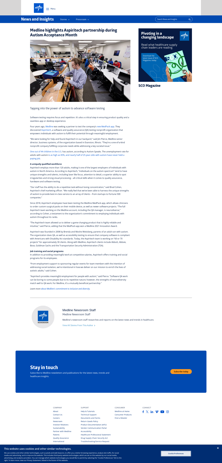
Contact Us (57, 414)
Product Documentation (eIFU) (94, 424)
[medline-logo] (39, 8)
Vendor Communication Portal (94, 428)
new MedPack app (105, 126)
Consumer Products (123, 414)
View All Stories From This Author (78, 325)
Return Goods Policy (89, 421)
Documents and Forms (90, 418)
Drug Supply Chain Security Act (94, 438)
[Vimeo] (156, 412)
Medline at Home (122, 411)
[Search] (189, 19)
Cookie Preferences (176, 453)
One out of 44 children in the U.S (45, 151)
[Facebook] (143, 412)
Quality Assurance (61, 438)
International (58, 441)
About (55, 411)
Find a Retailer (121, 418)
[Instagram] (167, 412)
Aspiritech (46, 130)
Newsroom (57, 421)
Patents (56, 434)
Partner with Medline (62, 431)
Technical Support (88, 414)
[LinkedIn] (152, 412)
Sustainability (59, 428)
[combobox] (170, 19)
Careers (56, 418)
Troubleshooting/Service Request (95, 441)
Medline (49, 126)
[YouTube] (162, 412)
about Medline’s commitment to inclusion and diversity (65, 288)
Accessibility (86, 431)
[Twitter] (147, 412)
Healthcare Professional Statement (96, 434)
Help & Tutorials (88, 411)
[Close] (218, 448)
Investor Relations (60, 424)
